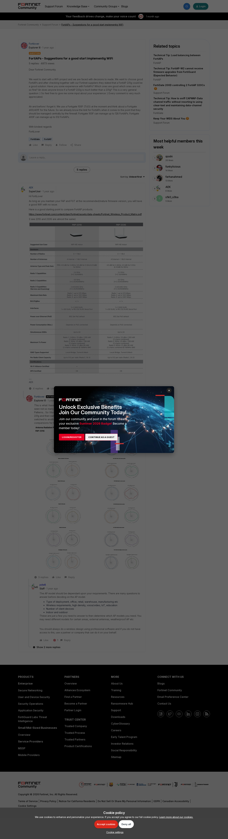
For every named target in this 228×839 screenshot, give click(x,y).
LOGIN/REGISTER (71, 437)
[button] (114, 832)
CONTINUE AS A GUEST (101, 437)
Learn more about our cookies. (176, 817)
